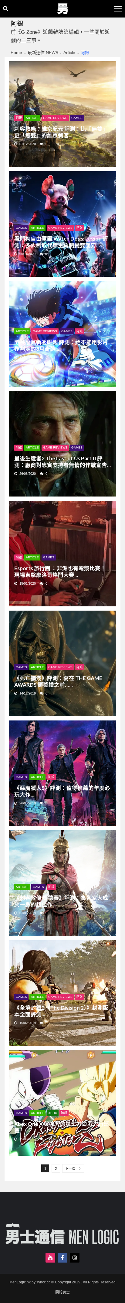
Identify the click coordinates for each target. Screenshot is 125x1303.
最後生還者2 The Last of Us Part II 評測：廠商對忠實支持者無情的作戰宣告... (62, 461)
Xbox (52, 1113)
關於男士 (62, 1292)
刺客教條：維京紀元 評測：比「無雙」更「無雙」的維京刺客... (61, 132)
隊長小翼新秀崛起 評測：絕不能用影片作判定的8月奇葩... (61, 345)
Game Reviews (55, 118)
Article (32, 118)
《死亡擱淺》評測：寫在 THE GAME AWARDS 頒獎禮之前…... (58, 681)
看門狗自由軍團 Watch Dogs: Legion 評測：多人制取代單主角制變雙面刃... (61, 241)
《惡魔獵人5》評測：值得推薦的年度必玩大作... (62, 791)
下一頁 (70, 1169)
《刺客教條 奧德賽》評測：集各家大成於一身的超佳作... (61, 901)
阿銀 (19, 118)
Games (77, 118)
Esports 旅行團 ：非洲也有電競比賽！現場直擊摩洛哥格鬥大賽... (60, 571)
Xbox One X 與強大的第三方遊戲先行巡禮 (61, 1127)
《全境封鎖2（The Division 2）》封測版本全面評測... (61, 1010)
